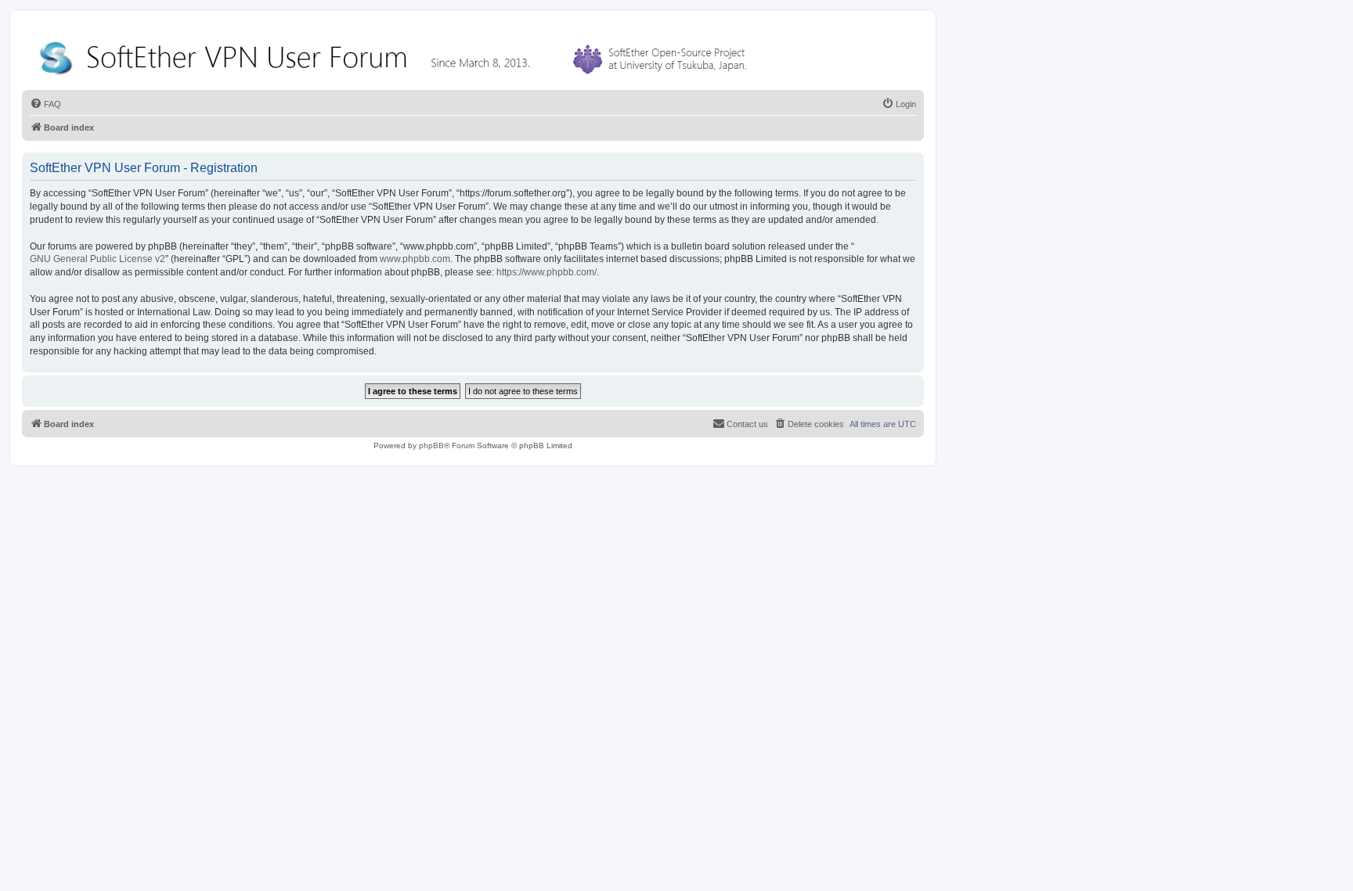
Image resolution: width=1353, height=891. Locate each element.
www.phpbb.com (415, 258)
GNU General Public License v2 (97, 258)
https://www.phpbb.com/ (546, 272)
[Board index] (396, 54)
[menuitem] (45, 104)
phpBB (431, 445)
